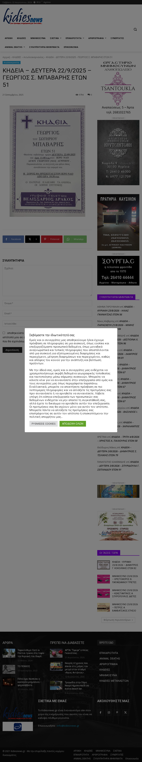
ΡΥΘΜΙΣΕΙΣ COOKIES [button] (43, 423)
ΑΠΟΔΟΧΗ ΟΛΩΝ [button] (72, 423)
